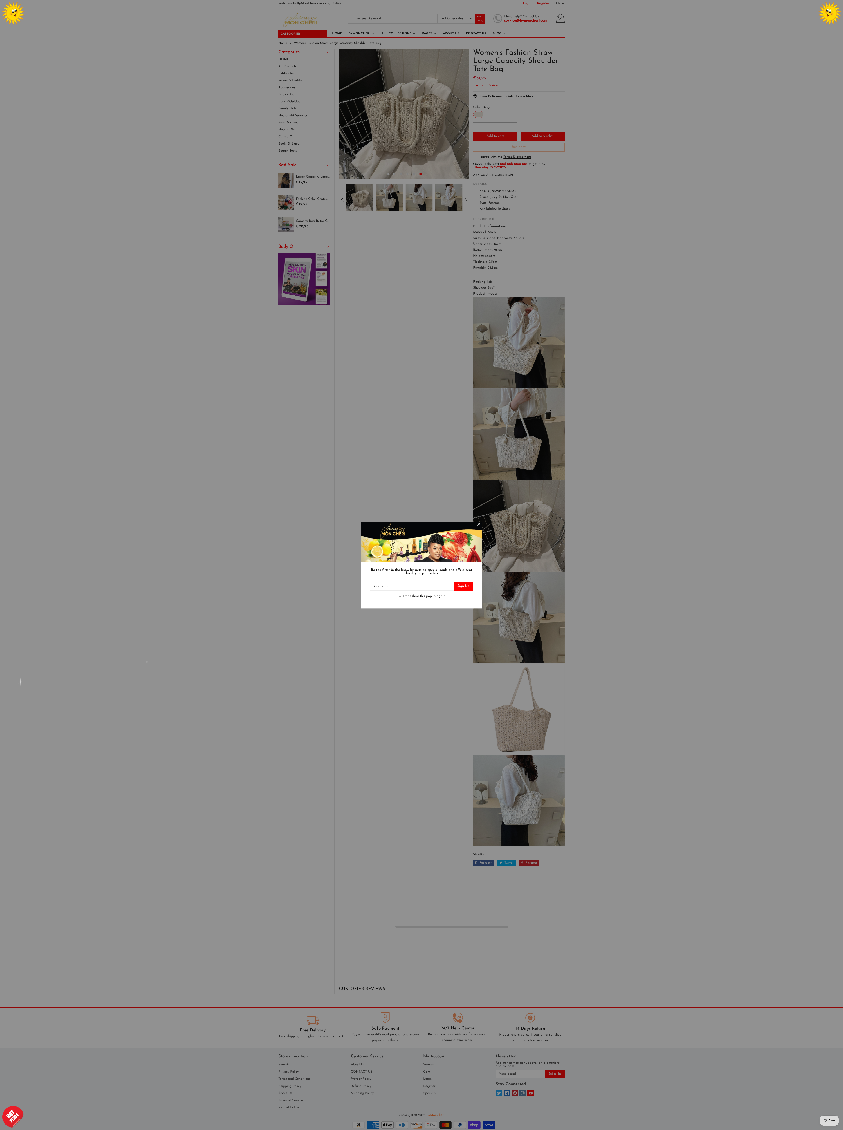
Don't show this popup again (424, 596)
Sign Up (463, 586)
